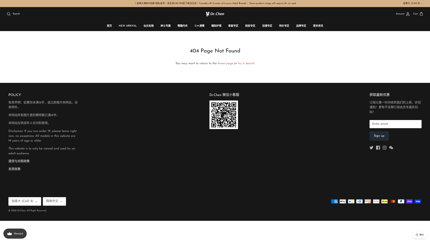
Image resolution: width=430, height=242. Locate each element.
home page (225, 63)
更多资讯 (318, 26)
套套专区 (233, 26)
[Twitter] (371, 148)
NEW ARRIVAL (128, 26)
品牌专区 (301, 26)
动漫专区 (267, 26)
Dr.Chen (21, 210)
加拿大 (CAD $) (411, 3)
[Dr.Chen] (215, 14)
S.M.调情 (199, 26)
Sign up (379, 135)
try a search (246, 63)
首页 (109, 26)
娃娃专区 (250, 26)
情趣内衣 (183, 26)
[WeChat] (391, 148)
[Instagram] (384, 148)
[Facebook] (378, 148)
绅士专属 (166, 26)
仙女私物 (149, 26)
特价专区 (284, 26)
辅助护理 (216, 26)
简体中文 (52, 201)
